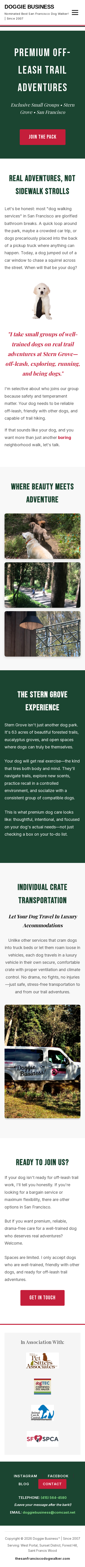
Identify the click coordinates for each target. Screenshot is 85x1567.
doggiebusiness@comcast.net (49, 1512)
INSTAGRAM (25, 1476)
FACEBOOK (58, 1476)
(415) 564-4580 (54, 1497)
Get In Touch (42, 1297)
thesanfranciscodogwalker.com (42, 1558)
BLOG (24, 1484)
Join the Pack (42, 137)
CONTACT (52, 1484)
